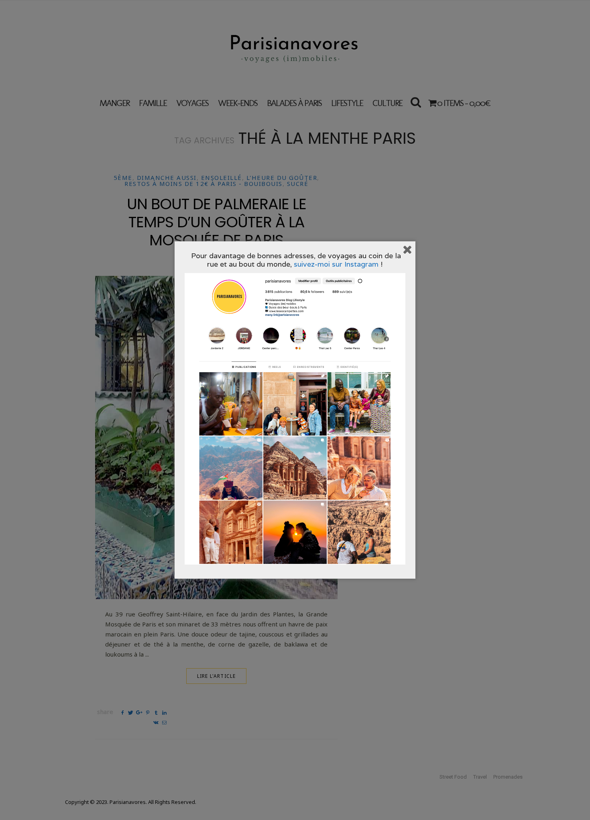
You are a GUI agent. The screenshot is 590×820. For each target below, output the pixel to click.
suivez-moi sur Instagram (336, 264)
